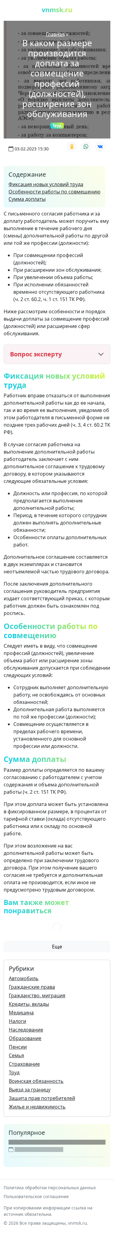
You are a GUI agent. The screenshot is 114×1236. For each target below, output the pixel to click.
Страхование (24, 1064)
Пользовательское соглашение (36, 1196)
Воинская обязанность (36, 1081)
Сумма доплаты (27, 199)
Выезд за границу (29, 1089)
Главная (55, 34)
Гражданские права (32, 987)
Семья (16, 1055)
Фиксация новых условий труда (46, 184)
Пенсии (18, 1046)
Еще (57, 946)
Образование (25, 1038)
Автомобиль (24, 978)
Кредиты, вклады (29, 1004)
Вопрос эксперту (36, 354)
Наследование (26, 1029)
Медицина (21, 1012)
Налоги (17, 1021)
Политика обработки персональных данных (50, 1187)
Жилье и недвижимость (37, 1106)
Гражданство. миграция (37, 995)
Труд (57, 125)
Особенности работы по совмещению (54, 191)
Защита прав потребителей (42, 1098)
